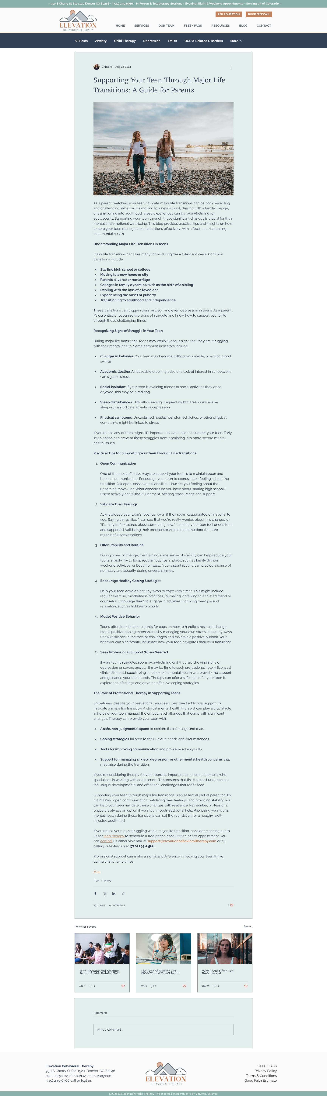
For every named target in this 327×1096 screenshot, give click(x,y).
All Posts (81, 41)
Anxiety (101, 41)
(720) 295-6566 (123, 3)
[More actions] (231, 66)
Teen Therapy (102, 880)
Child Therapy (125, 41)
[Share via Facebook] (95, 893)
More (234, 41)
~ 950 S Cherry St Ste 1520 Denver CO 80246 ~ (80, 3)
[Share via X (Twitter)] (104, 893)
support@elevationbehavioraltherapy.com (79, 1076)
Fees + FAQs (267, 1066)
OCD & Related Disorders (204, 41)
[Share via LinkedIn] (114, 893)
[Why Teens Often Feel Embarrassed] (225, 948)
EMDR (172, 41)
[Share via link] (123, 893)
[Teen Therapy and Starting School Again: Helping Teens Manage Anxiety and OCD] (102, 948)
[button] (142, 25)
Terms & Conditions (261, 1076)
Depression (151, 41)
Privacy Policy (266, 1071)
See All (248, 926)
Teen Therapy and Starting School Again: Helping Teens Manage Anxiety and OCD (100, 971)
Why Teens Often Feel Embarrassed (218, 971)
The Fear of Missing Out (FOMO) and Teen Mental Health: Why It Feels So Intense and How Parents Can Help (162, 971)
